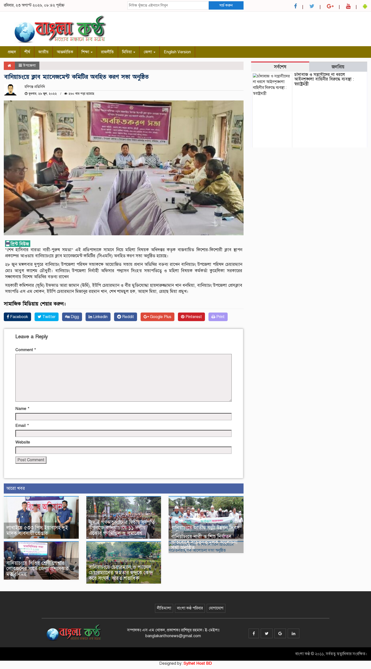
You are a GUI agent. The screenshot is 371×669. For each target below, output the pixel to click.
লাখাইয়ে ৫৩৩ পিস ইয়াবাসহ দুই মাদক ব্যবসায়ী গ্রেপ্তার (37, 530)
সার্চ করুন (226, 5)
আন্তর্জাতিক (65, 52)
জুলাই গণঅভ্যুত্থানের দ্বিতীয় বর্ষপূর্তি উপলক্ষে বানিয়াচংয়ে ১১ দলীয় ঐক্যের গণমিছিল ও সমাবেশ (122, 527)
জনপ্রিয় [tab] (338, 67)
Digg (74, 316)
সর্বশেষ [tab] (280, 67)
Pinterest (193, 316)
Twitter (48, 316)
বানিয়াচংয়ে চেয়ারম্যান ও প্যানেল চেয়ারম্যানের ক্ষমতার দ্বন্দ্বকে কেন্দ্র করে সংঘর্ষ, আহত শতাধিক (121, 572)
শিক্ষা (86, 52)
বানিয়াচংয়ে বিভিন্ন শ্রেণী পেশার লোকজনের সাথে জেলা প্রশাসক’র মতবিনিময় (37, 568)
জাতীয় (43, 52)
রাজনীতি (107, 52)
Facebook (18, 316)
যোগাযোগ (216, 608)
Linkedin (100, 316)
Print (220, 316)
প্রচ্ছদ (12, 52)
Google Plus (160, 316)
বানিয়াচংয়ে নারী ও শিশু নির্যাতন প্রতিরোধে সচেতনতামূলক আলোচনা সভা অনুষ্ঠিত (204, 542)
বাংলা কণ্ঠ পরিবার (190, 608)
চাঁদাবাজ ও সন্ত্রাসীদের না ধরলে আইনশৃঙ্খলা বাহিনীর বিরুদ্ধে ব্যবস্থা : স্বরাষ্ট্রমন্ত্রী (324, 79)
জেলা (148, 52)
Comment (25, 350)
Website (22, 442)
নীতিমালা (164, 608)
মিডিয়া (127, 52)
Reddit (127, 316)
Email (22, 425)
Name (22, 408)
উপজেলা (29, 65)
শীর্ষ (27, 52)
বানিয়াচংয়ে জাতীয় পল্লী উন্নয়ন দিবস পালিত (205, 530)
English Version (177, 52)
